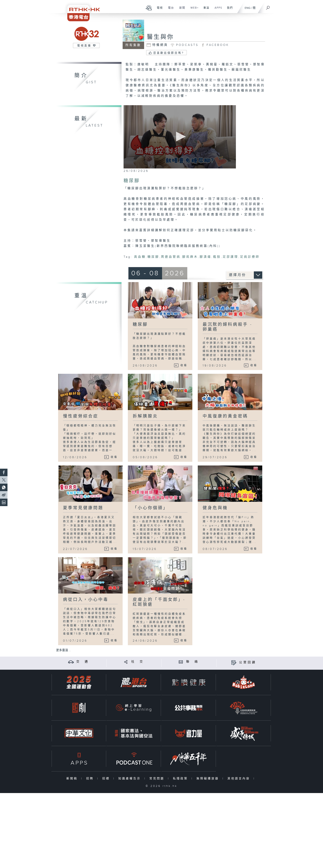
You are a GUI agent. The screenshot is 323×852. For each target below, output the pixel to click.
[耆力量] (188, 733)
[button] (180, 136)
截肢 (217, 257)
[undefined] (149, 7)
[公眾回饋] (233, 662)
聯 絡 (192, 662)
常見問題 (157, 778)
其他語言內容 (239, 778)
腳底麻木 (190, 257)
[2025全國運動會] (78, 682)
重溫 (205, 9)
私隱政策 (181, 778)
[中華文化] (78, 733)
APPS (217, 9)
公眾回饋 (247, 662)
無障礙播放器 (208, 778)
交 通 (82, 662)
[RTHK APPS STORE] (78, 759)
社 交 (137, 662)
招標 (106, 778)
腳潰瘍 (205, 257)
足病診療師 (250, 257)
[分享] (126, 661)
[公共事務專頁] (188, 708)
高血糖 (140, 257)
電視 (158, 9)
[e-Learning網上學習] (133, 708)
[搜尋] (268, 6)
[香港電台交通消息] (71, 661)
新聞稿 (72, 778)
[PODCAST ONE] (133, 759)
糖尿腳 (153, 257)
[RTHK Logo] (81, 10)
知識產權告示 (130, 778)
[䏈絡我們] (181, 661)
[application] (180, 136)
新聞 (180, 9)
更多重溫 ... (63, 650)
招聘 (90, 778)
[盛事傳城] (243, 733)
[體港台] (133, 682)
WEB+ (193, 9)
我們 (228, 9)
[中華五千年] (188, 759)
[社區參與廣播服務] (243, 708)
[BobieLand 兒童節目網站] (243, 682)
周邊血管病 (171, 257)
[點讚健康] (188, 682)
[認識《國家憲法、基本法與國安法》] (133, 733)
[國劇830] (78, 708)
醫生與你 (160, 37)
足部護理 (230, 257)
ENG (247, 8)
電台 (169, 9)
